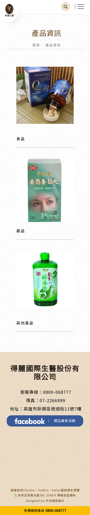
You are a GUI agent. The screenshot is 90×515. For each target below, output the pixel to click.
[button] (65, 6)
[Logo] (9, 10)
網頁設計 (58, 501)
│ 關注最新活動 (60, 420)
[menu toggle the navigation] (81, 6)
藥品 (20, 231)
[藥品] (45, 190)
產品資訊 (53, 45)
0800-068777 (57, 392)
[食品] (45, 95)
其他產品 (25, 323)
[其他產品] (45, 279)
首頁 (36, 45)
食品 (20, 139)
